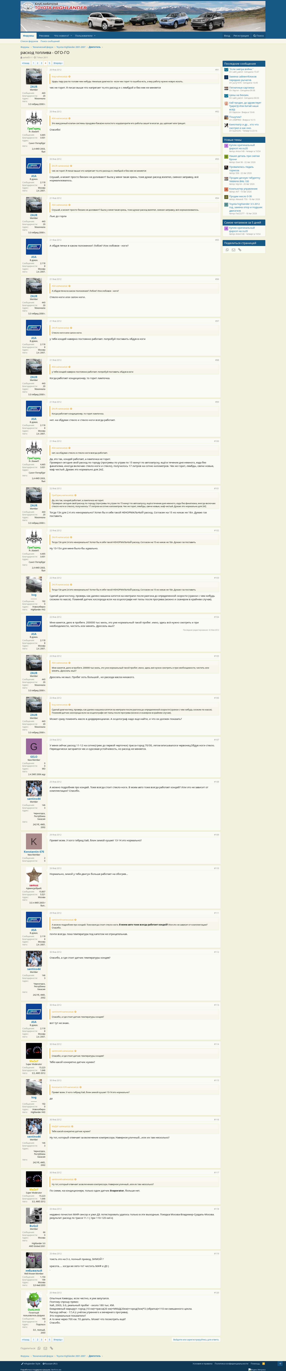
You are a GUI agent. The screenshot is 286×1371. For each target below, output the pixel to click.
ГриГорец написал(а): (63, 495)
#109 (216, 834)
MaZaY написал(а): (61, 1126)
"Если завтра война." (241, 69)
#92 (217, 111)
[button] (71, 36)
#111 (216, 913)
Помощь (255, 1363)
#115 (216, 1080)
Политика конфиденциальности (231, 1363)
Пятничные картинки (241, 87)
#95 (217, 240)
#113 (216, 1005)
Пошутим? (235, 116)
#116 (216, 1119)
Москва (41, 187)
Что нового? (61, 35)
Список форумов (29, 41)
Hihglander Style (31, 1363)
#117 (216, 1172)
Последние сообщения (240, 64)
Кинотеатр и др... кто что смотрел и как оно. (244, 126)
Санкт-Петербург (37, 143)
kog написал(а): (60, 76)
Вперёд (57, 63)
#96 (217, 279)
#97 (217, 321)
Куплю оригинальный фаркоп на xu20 (242, 146)
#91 (217, 69)
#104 (216, 617)
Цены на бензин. (239, 95)
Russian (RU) (51, 1363)
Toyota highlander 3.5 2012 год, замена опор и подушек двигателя (245, 207)
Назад (26, 63)
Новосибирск (38, 606)
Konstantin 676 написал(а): (65, 1087)
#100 (216, 441)
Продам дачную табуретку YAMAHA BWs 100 (244, 179)
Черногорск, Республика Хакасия (39, 816)
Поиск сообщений (50, 41)
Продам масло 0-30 (240, 196)
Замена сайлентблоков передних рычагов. (242, 78)
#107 (216, 739)
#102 (216, 530)
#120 (216, 1292)
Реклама (44, 35)
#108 (216, 781)
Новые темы (232, 140)
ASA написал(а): (60, 118)
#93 (217, 159)
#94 (217, 198)
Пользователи (84, 35)
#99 (217, 402)
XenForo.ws (56, 1369)
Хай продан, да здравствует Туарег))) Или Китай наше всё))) (245, 106)
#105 (216, 656)
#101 (216, 488)
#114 (216, 1044)
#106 (216, 698)
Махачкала (40, 98)
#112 (216, 952)
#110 (216, 868)
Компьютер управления (243, 188)
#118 (216, 1209)
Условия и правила (202, 1363)
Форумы (28, 35)
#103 (216, 577)
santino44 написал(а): (63, 919)
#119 (216, 1253)
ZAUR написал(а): (60, 165)
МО (43, 768)
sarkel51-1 (27, 57)
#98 (217, 360)
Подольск (40, 1324)
